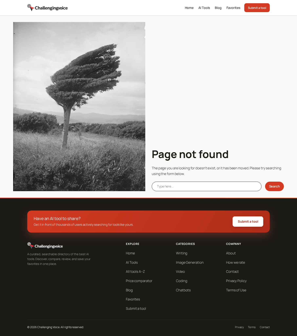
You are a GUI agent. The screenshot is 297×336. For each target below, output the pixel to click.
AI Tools (132, 262)
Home (130, 253)
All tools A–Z (135, 271)
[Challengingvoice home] (47, 7)
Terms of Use (236, 290)
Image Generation (189, 262)
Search (274, 186)
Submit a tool (257, 8)
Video (180, 271)
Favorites (133, 299)
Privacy (239, 327)
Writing (181, 253)
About (231, 253)
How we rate (235, 262)
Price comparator (139, 280)
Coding (181, 280)
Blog (129, 290)
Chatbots (183, 290)
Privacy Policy (236, 280)
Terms (252, 327)
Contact (232, 271)
